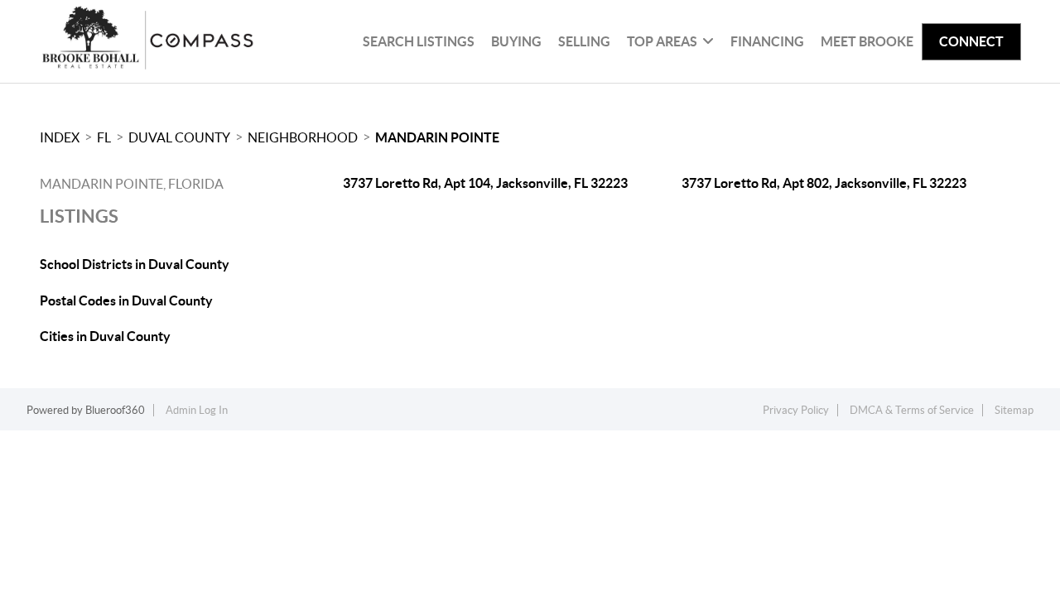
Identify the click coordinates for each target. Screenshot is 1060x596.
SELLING (584, 41)
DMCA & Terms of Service (912, 410)
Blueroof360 (115, 410)
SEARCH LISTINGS (419, 41)
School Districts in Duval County (134, 264)
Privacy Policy (796, 410)
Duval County (179, 137)
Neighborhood (303, 137)
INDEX (60, 137)
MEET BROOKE (867, 41)
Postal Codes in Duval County (126, 300)
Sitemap (1014, 410)
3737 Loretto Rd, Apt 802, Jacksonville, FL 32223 (824, 183)
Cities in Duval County (105, 336)
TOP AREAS (662, 41)
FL (104, 137)
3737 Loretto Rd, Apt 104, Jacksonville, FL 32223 (485, 183)
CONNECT (971, 41)
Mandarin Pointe (437, 137)
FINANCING (767, 41)
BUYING (516, 41)
